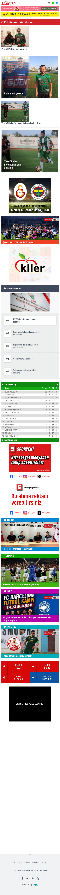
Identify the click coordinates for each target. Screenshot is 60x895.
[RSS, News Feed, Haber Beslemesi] (32, 878)
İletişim (35, 862)
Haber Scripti (27, 884)
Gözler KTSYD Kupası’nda (15, 23)
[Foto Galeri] (57, 3)
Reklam (44, 862)
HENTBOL (9, 520)
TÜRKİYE (9, 555)
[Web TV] (53, 3)
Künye (27, 862)
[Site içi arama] (37, 878)
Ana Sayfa (17, 862)
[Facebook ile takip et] (22, 878)
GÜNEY (8, 591)
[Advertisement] (30, 754)
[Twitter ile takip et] (27, 878)
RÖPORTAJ (10, 627)
